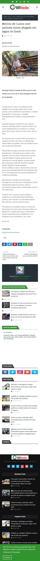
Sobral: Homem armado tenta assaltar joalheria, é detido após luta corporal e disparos (24, 408)
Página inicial (7, 16)
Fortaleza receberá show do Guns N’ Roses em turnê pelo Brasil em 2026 (23, 316)
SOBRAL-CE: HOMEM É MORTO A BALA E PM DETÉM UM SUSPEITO (24, 397)
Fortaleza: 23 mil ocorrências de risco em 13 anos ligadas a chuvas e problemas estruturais (24, 305)
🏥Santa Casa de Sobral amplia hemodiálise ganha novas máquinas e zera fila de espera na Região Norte (24, 431)
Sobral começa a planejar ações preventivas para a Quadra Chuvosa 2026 (23, 420)
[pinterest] (24, 2)
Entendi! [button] (7, 557)
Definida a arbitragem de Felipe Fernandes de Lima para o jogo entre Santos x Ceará (23, 387)
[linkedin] (31, 466)
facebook (25, 278)
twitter (20, 278)
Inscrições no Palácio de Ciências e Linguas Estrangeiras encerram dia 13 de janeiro (24, 294)
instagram (15, 278)
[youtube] (27, 372)
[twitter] (16, 2)
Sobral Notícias (25, 276)
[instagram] (20, 2)
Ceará (13, 16)
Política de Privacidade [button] (11, 552)
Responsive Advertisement (10, 46)
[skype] (28, 2)
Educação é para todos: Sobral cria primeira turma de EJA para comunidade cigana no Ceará (23, 481)
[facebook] (12, 2)
